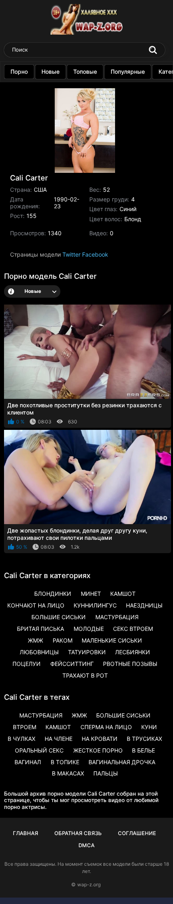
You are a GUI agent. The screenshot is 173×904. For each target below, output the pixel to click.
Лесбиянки (132, 652)
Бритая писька (40, 628)
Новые (50, 71)
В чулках (21, 738)
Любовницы (39, 652)
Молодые (89, 628)
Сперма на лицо (106, 727)
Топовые (85, 71)
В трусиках (144, 738)
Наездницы (144, 605)
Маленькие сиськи (112, 640)
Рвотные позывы (130, 663)
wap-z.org (89, 884)
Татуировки (87, 652)
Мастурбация (116, 617)
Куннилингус (95, 605)
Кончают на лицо (35, 605)
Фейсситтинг (72, 663)
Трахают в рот (85, 675)
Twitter (71, 254)
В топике (65, 762)
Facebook (95, 254)
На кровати (99, 738)
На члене (58, 738)
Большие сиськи (58, 617)
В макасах (68, 773)
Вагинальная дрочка (122, 762)
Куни (149, 727)
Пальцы (105, 773)
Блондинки (52, 593)
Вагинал (27, 762)
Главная (25, 833)
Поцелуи (26, 663)
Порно (19, 71)
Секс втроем (133, 628)
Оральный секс (39, 750)
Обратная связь (78, 833)
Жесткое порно (98, 750)
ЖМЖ (35, 640)
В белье (143, 750)
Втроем (24, 727)
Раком (62, 640)
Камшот (123, 593)
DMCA (86, 845)
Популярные (128, 71)
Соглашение (137, 833)
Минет (91, 593)
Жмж (79, 715)
